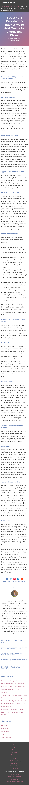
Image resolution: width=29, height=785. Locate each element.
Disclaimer (14, 779)
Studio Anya (5, 6)
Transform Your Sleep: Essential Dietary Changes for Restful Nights (12, 654)
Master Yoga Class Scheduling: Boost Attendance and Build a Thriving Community (13, 689)
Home (14, 745)
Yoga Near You (6, 737)
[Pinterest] (14, 579)
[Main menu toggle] (26, 2)
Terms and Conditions (14, 776)
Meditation (4, 728)
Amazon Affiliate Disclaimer (14, 782)
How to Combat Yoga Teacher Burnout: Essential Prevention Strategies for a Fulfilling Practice (13, 703)
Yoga (2, 734)
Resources (14, 755)
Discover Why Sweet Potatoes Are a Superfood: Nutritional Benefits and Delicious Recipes (14, 660)
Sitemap (14, 752)
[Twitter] (11, 579)
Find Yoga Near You (16, 761)
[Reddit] (22, 579)
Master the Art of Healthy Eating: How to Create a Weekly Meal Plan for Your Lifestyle (14, 647)
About (14, 747)
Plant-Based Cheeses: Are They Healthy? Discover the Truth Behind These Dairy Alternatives (12, 667)
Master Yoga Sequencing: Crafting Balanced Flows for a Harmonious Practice (12, 712)
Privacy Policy (14, 774)
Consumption (15, 6)
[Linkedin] (18, 579)
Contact (14, 750)
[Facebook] (7, 579)
